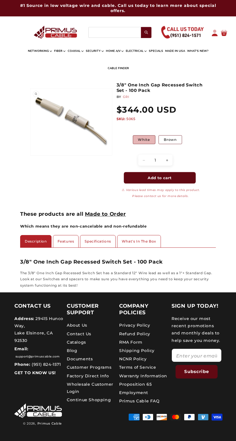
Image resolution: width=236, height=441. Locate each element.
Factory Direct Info (88, 375)
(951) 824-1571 (46, 364)
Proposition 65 (135, 384)
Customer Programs (89, 367)
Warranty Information (143, 375)
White (144, 139)
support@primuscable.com (37, 356)
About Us (77, 325)
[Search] (146, 32)
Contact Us (79, 333)
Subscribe (196, 371)
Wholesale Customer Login (90, 388)
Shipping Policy (137, 350)
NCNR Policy (133, 358)
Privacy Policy (134, 325)
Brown (170, 139)
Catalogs (76, 342)
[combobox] (119, 32)
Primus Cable (49, 423)
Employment (133, 392)
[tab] (36, 241)
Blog (72, 350)
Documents (80, 358)
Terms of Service (137, 367)
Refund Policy (134, 333)
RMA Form (130, 342)
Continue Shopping (89, 399)
